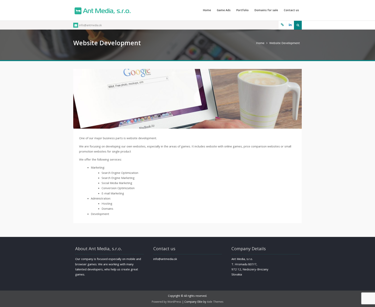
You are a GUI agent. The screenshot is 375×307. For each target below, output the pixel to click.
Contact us (291, 10)
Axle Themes (215, 301)
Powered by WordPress (166, 301)
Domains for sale (266, 10)
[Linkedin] (290, 25)
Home (207, 10)
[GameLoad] (282, 25)
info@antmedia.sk (90, 25)
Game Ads (223, 10)
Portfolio (242, 10)
